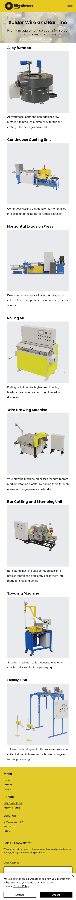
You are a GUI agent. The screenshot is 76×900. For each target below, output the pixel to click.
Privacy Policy (21, 886)
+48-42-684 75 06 (13, 803)
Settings (19, 894)
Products (8, 784)
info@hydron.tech (12, 807)
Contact (7, 789)
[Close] (71, 878)
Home (7, 780)
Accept (56, 894)
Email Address (11, 862)
